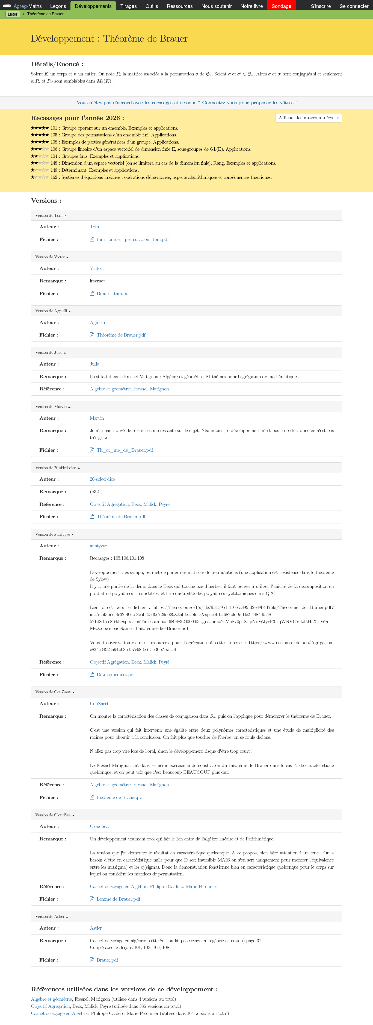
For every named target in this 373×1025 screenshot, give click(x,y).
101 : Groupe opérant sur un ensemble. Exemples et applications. (113, 128)
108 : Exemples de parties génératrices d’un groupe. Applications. (114, 142)
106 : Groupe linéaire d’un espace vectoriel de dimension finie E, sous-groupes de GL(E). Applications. (150, 149)
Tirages (128, 5)
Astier (96, 928)
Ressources (180, 5)
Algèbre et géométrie (51, 999)
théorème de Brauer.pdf (118, 797)
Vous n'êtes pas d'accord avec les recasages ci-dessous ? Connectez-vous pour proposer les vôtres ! (186, 103)
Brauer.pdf (106, 960)
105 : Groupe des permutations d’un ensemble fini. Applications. (113, 135)
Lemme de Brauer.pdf (117, 899)
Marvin (97, 418)
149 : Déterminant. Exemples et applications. (94, 170)
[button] (186, 215)
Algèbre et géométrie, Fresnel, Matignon (129, 389)
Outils (152, 5)
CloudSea (99, 826)
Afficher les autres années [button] (307, 118)
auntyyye (98, 546)
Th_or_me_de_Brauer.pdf (123, 450)
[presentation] (46, 74)
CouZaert (99, 703)
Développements (93, 5)
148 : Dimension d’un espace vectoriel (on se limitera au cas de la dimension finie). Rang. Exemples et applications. (162, 163)
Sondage (281, 5)
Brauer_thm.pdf (112, 293)
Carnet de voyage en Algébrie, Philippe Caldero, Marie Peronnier (153, 886)
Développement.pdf (114, 674)
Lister (12, 14)
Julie (94, 364)
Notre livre (252, 5)
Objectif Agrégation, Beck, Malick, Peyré (130, 504)
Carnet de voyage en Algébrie (59, 1013)
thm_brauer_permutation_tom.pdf (131, 239)
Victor (96, 268)
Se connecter (354, 5)
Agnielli (97, 322)
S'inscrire (321, 5)
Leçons (58, 5)
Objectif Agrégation (50, 1006)
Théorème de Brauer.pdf (119, 335)
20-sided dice (102, 479)
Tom (94, 227)
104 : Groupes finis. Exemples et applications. (94, 156)
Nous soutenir (217, 5)
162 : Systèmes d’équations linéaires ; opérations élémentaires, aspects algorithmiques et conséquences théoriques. (160, 177)
